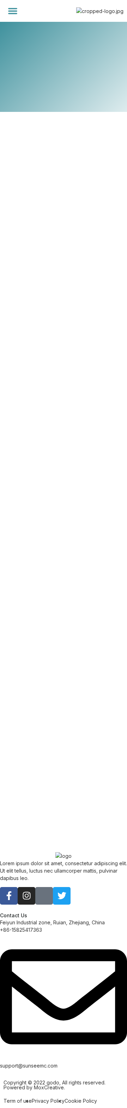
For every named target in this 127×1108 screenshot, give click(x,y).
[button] (12, 11)
